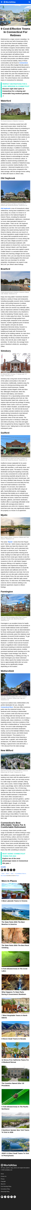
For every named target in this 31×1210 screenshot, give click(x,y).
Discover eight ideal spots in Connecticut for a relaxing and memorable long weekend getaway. (15, 91)
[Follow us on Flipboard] (2, 1197)
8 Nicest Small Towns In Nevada (14, 1039)
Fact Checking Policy (6, 1186)
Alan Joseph (3, 875)
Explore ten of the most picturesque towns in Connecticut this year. (15, 861)
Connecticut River (7, 707)
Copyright (3, 1181)
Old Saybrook (5, 208)
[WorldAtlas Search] (29, 2)
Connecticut (23, 63)
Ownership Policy (5, 1191)
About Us (3, 1184)
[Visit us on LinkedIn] (15, 1197)
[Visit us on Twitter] (8, 1197)
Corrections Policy (5, 1189)
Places (17, 875)
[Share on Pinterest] (11, 870)
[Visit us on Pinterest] (11, 1197)
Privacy (2, 1179)
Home (2, 1173)
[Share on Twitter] (8, 870)
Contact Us (3, 1176)
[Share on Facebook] (5, 870)
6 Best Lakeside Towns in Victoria (14, 901)
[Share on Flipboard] (2, 870)
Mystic (10, 542)
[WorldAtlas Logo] (10, 2)
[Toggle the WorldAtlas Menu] (1, 2)
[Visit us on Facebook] (5, 1197)
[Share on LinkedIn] (14, 870)
